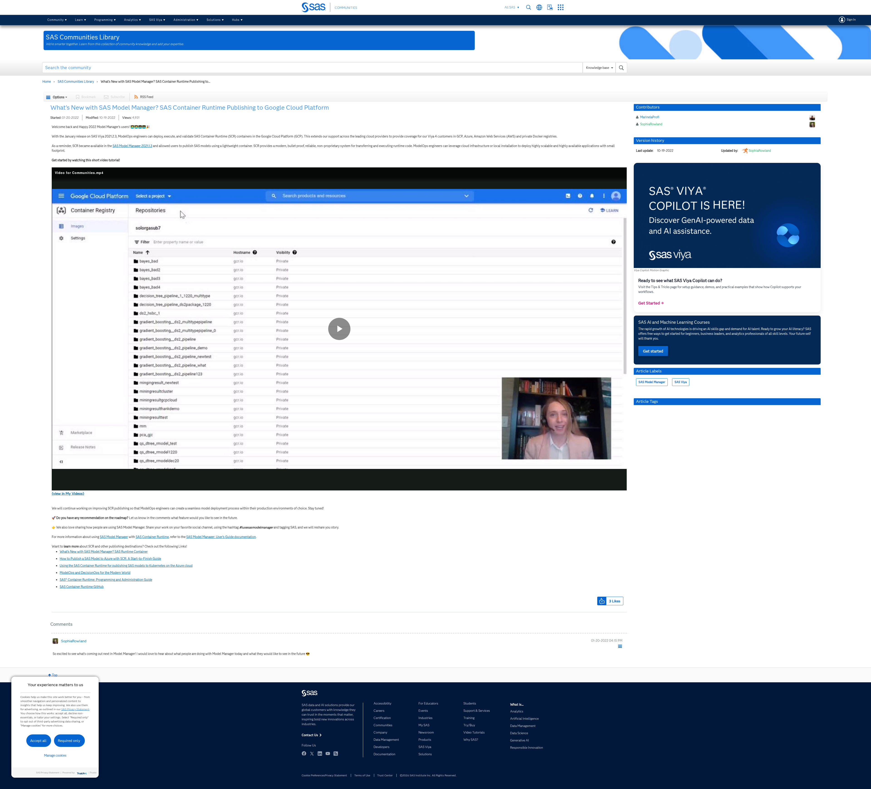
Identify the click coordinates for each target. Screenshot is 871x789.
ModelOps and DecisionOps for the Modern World (95, 573)
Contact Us (550, 7)
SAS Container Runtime (152, 537)
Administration (184, 20)
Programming (103, 20)
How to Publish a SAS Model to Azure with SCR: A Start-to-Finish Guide (110, 559)
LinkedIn (320, 753)
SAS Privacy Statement (75, 709)
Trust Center (385, 775)
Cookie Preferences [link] (313, 775)
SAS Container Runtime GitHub (82, 587)
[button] (601, 601)
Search (528, 7)
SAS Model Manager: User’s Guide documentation (221, 537)
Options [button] (58, 97)
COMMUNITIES (346, 8)
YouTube (327, 753)
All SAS (509, 7)
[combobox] (334, 67)
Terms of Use (362, 775)
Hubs (236, 20)
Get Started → (651, 303)
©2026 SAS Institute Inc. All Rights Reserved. (428, 775)
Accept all (38, 740)
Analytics (131, 20)
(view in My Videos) (68, 493)
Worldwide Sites (539, 7)
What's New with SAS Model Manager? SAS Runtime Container (104, 552)
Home (46, 82)
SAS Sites (560, 7)
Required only (69, 740)
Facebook (304, 753)
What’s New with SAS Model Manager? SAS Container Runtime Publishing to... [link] (155, 82)
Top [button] (54, 675)
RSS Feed (146, 97)
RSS (335, 753)
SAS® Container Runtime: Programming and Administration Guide (106, 580)
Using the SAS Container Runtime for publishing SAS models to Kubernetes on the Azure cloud (126, 566)
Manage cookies (55, 755)
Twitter (312, 753)
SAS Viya (155, 20)
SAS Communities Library (76, 82)
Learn (79, 20)
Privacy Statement (336, 775)
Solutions (214, 20)
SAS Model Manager (114, 537)
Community (55, 20)
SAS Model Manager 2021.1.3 (132, 146)
